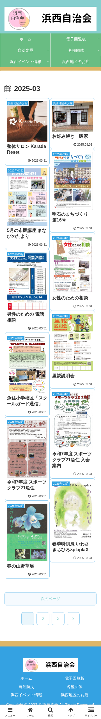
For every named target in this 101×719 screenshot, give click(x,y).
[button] (90, 686)
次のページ (50, 598)
